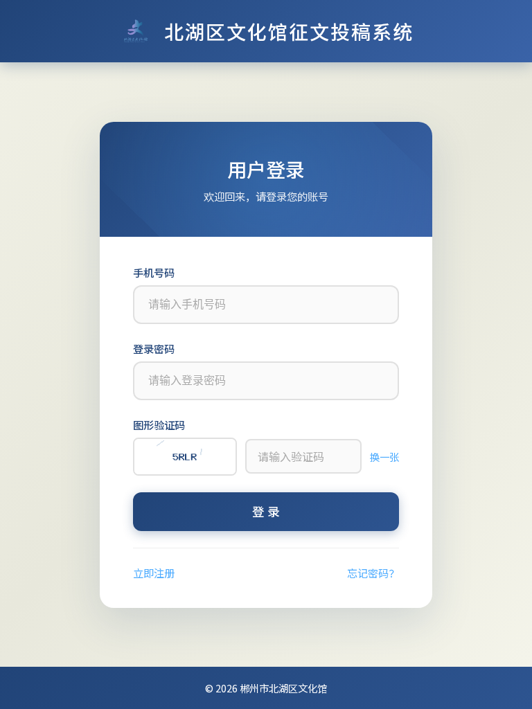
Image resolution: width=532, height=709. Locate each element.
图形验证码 (159, 424)
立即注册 (154, 572)
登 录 (266, 511)
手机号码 (154, 272)
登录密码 (154, 348)
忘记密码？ (373, 572)
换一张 (384, 456)
